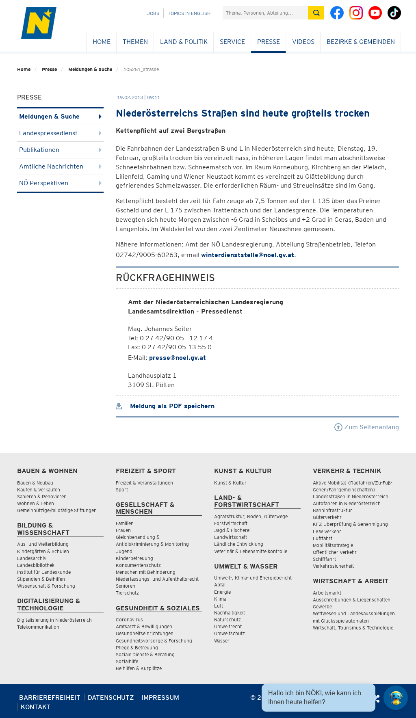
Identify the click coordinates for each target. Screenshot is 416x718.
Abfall (220, 585)
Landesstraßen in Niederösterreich (350, 496)
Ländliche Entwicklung (238, 544)
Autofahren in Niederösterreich (347, 503)
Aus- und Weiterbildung (43, 544)
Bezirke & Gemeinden (361, 41)
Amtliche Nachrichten (51, 166)
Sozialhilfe (127, 661)
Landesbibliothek (35, 565)
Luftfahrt (322, 538)
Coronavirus (129, 619)
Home (101, 41)
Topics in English (189, 13)
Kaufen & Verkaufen (38, 490)
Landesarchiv (31, 558)
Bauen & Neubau (35, 483)
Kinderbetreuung (134, 558)
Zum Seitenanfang (370, 427)
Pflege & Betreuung (137, 647)
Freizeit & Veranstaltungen (144, 483)
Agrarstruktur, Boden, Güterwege (251, 516)
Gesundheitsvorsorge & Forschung (154, 641)
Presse (268, 41)
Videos (303, 41)
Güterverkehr (327, 517)
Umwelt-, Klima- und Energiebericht (253, 578)
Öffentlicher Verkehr (335, 552)
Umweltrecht (228, 626)
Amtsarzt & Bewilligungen (144, 626)
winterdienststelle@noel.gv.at (247, 255)
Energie (222, 592)
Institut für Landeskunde (44, 572)
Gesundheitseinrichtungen (144, 633)
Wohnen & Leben (35, 503)
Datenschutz (111, 697)
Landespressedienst (48, 133)
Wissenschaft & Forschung (46, 586)
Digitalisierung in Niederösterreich (54, 620)
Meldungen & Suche (90, 69)
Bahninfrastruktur (332, 510)
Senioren (125, 586)
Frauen (123, 530)
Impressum (160, 697)
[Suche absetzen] (316, 12)
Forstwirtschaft (230, 523)
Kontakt (35, 707)
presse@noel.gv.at (177, 357)
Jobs (153, 13)
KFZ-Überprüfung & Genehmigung (350, 524)
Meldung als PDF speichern (171, 406)
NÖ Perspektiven (43, 183)
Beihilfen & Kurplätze (139, 668)
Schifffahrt (324, 559)
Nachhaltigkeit (229, 613)
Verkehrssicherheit (333, 566)
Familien (125, 523)
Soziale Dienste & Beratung (145, 654)
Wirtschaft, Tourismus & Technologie (353, 628)
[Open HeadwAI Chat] (396, 698)
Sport (122, 490)
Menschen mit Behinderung (146, 572)
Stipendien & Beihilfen (41, 579)
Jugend (124, 551)
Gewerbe (322, 606)
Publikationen (39, 150)
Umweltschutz (229, 633)
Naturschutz (227, 619)
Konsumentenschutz (138, 565)
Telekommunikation (38, 627)
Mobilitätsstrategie (333, 545)
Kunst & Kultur (230, 483)
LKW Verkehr (327, 531)
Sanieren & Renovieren (42, 496)
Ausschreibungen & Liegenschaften (351, 600)
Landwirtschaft (230, 537)
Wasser (222, 641)
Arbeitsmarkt (327, 593)
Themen (135, 41)
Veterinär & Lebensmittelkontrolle (250, 551)
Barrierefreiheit (49, 697)
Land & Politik (184, 41)
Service (232, 41)
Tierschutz (127, 593)
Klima (220, 599)
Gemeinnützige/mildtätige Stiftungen (57, 510)
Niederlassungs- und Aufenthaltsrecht (157, 579)
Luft (218, 606)
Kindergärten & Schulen (43, 551)
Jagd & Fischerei (232, 530)
